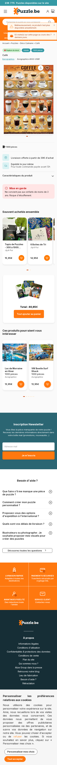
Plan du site (28, 659)
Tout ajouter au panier (29, 314)
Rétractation (28, 683)
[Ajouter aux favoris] (47, 68)
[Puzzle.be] (26, 11)
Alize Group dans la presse (28, 667)
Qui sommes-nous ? (28, 663)
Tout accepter (15, 759)
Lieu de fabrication (28, 675)
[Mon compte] (48, 11)
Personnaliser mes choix (21, 751)
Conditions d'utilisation (28, 647)
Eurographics (8, 59)
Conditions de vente (28, 655)
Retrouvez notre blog (28, 671)
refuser (17, 736)
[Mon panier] (53, 11)
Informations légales (29, 643)
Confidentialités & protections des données (28, 651)
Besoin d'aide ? (28, 679)
